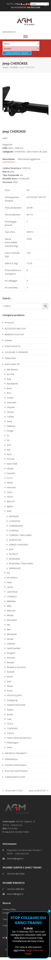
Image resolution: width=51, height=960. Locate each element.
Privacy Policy (9, 909)
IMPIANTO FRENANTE (16, 753)
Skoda (10, 685)
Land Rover (12, 591)
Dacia (9, 421)
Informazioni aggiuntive (29, 159)
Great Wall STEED (13, 790)
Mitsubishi (12, 634)
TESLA (10, 723)
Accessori (9, 322)
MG (8, 624)
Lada (9, 582)
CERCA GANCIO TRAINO (17, 53)
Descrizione (9, 159)
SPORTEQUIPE (14, 695)
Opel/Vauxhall (13, 648)
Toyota (10, 733)
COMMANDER (16, 525)
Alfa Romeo (12, 369)
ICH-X (10, 477)
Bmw (9, 388)
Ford (9, 454)
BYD (9, 393)
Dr (8, 435)
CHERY (10, 397)
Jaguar (10, 506)
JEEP (11, 549)
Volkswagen (12, 742)
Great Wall (12, 463)
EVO (9, 444)
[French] (6, 937)
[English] (4, 937)
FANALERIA (10, 358)
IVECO (10, 496)
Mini (9, 629)
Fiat (8, 449)
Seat (9, 681)
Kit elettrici (12, 577)
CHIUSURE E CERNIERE (16, 352)
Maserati (11, 610)
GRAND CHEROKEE (18, 544)
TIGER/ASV (12, 728)
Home (5, 67)
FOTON (10, 458)
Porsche (11, 657)
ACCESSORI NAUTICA (15, 328)
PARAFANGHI (11, 759)
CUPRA (10, 416)
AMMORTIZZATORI (14, 334)
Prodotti (14, 67)
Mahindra (11, 601)
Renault (10, 662)
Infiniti (10, 482)
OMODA (11, 643)
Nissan (10, 638)
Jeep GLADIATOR (37, 790)
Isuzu (9, 492)
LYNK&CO (12, 596)
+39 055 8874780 (16, 873)
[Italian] (26, 3)
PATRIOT (13, 554)
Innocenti (11, 487)
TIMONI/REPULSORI (15, 776)
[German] (24, 3)
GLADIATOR (15, 539)
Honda (10, 468)
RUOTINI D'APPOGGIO (16, 770)
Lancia (10, 587)
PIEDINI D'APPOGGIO (15, 765)
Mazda (10, 615)
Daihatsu (11, 426)
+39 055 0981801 (16, 889)
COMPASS (14, 530)
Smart (10, 690)
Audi (9, 378)
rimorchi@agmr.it (15, 858)
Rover (10, 676)
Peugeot (11, 652)
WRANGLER (15, 568)
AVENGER (14, 516)
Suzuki (10, 714)
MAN (9, 605)
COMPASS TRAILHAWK (20, 535)
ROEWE (10, 671)
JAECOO (11, 501)
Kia (8, 572)
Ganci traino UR (34, 151)
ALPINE (10, 374)
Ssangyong (12, 700)
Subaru (10, 709)
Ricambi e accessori (16, 667)
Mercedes (12, 619)
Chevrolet (11, 402)
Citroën (10, 411)
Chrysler (11, 407)
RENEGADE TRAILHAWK (21, 563)
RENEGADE (14, 558)
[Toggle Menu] (25, 36)
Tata (9, 719)
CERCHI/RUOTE (13, 346)
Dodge (10, 430)
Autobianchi (12, 383)
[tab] (9, 159)
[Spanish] (29, 3)
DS (8, 440)
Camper (8, 340)
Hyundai (11, 473)
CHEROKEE (19, 151)
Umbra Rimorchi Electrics (19, 737)
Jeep (45, 151)
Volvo (9, 747)
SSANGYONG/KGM (16, 704)
